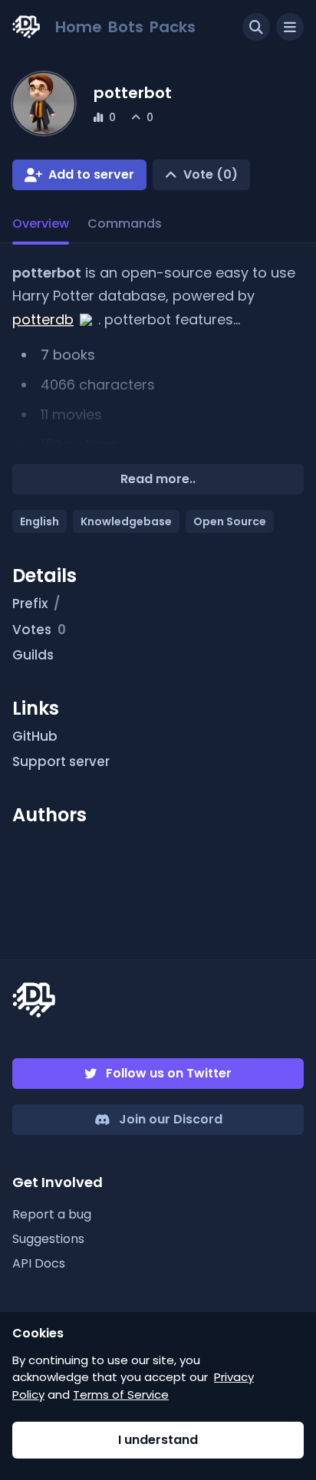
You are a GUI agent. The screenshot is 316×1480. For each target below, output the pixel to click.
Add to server (91, 174)
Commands (124, 223)
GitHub (35, 736)
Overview (40, 223)
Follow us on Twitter (169, 1073)
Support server (61, 761)
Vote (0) (210, 174)
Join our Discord (170, 1119)
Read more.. (158, 479)
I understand (158, 1440)
